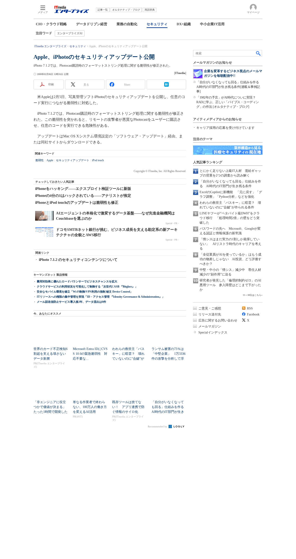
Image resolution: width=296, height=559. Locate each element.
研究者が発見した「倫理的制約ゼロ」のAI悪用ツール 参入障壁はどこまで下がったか (230, 285)
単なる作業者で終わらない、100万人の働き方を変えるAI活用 (90, 407)
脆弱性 (39, 160)
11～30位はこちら (252, 295)
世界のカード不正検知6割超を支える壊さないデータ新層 (51, 353)
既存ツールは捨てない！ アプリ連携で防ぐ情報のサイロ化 (128, 407)
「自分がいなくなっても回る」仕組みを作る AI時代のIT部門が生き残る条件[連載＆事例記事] (229, 86)
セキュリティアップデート (72, 160)
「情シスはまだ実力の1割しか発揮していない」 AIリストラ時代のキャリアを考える (230, 244)
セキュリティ (157, 24)
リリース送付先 (209, 314)
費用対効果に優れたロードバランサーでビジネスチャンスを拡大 (77, 281)
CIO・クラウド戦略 (51, 24)
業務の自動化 (127, 24)
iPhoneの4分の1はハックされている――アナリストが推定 (83, 196)
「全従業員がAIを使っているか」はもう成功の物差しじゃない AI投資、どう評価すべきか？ (230, 259)
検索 (258, 53)
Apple (49, 160)
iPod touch (98, 160)
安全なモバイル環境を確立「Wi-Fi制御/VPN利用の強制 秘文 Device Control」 (85, 291)
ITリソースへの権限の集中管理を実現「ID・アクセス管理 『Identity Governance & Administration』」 (101, 296)
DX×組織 (184, 24)
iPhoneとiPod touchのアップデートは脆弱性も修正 (76, 202)
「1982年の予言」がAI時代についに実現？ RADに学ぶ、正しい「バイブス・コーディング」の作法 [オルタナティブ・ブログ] (227, 102)
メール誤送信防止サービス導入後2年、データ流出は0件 (71, 301)
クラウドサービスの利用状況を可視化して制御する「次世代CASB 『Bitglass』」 (87, 286)
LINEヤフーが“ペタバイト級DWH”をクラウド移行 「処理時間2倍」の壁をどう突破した (230, 218)
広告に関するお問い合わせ (217, 320)
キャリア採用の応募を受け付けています (225, 128)
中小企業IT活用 (212, 24)
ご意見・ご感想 (209, 308)
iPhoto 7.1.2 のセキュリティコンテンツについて (78, 260)
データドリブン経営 (91, 24)
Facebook (253, 314)
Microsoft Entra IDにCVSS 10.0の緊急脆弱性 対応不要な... (90, 353)
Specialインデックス (212, 332)
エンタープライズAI (69, 33)
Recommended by (158, 426)
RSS (250, 308)
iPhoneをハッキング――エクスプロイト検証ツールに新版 (83, 189)
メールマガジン (209, 326)
